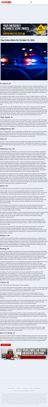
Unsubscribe (32, 390)
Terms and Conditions (11, 388)
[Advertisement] (24, 13)
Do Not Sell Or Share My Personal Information (21, 390)
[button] (31, 2)
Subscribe (30, 388)
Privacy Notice (25, 388)
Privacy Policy (19, 388)
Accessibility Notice (37, 388)
